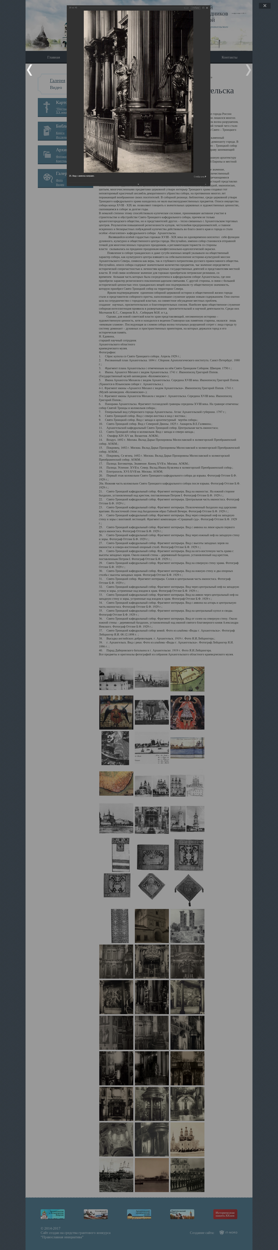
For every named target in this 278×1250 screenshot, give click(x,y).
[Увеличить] (203, 8)
